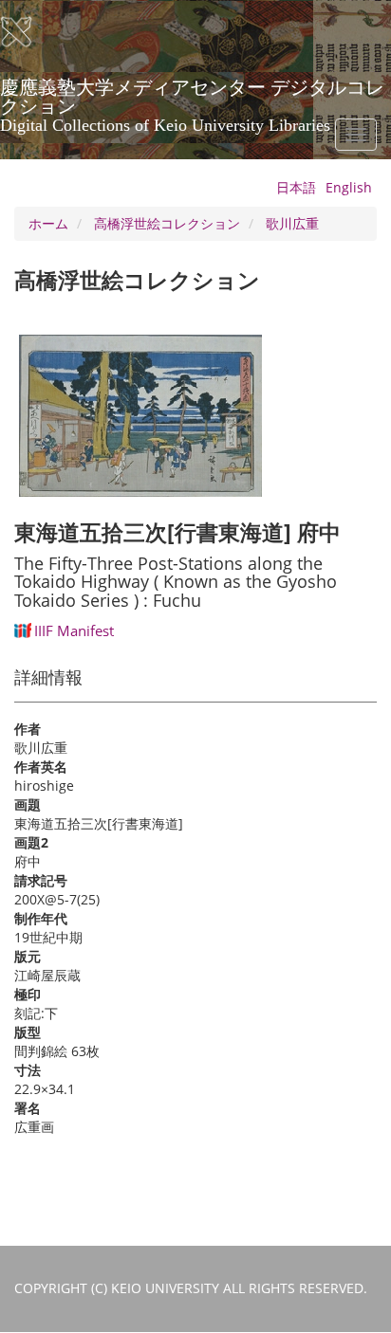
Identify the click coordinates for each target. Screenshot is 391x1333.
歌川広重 (292, 223)
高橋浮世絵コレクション (167, 223)
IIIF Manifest (74, 630)
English (349, 187)
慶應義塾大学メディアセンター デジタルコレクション (192, 94)
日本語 (296, 187)
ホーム (48, 223)
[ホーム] (28, 32)
